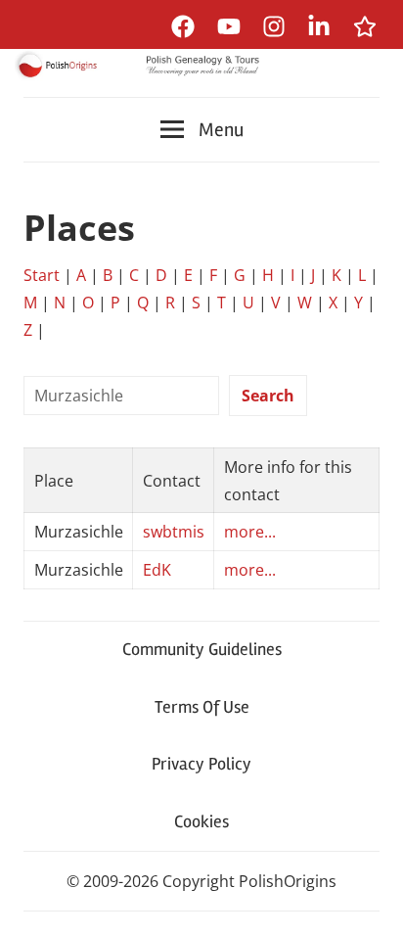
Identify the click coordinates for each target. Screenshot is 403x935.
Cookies (201, 821)
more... (250, 531)
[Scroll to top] (369, 901)
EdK (157, 570)
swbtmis (173, 531)
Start (41, 275)
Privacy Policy (201, 763)
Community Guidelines (202, 649)
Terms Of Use (202, 707)
